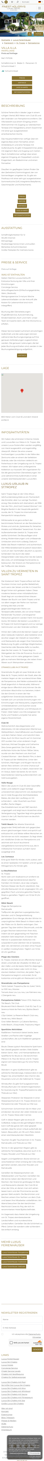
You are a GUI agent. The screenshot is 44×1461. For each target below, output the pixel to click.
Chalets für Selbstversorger (13, 1377)
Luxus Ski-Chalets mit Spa (13, 1400)
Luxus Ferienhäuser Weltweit (13, 1266)
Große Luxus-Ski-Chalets (12, 1404)
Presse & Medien (8, 1421)
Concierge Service (9, 1368)
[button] (40, 2)
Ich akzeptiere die (26, 1335)
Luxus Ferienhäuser (22, 40)
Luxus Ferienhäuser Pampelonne (15, 1252)
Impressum (6, 1430)
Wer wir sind (7, 1408)
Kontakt (5, 1411)
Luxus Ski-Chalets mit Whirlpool (15, 1391)
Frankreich (9, 43)
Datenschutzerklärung (18, 1453)
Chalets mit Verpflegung (12, 1374)
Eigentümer (6, 1415)
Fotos (38, 34)
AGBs (3, 1424)
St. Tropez (20, 43)
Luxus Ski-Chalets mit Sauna (14, 1394)
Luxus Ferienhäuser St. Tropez (14, 1257)
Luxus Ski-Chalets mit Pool (13, 1382)
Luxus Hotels (7, 1365)
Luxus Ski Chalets (9, 1362)
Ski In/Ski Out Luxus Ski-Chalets (15, 1385)
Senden (37, 1349)
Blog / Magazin (8, 1418)
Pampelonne (34, 43)
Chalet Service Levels (10, 1371)
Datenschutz (7, 1427)
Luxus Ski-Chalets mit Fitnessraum (17, 1397)
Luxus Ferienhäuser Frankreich (14, 1262)
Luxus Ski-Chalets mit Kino (13, 1388)
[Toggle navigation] (39, 8)
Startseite (5, 40)
